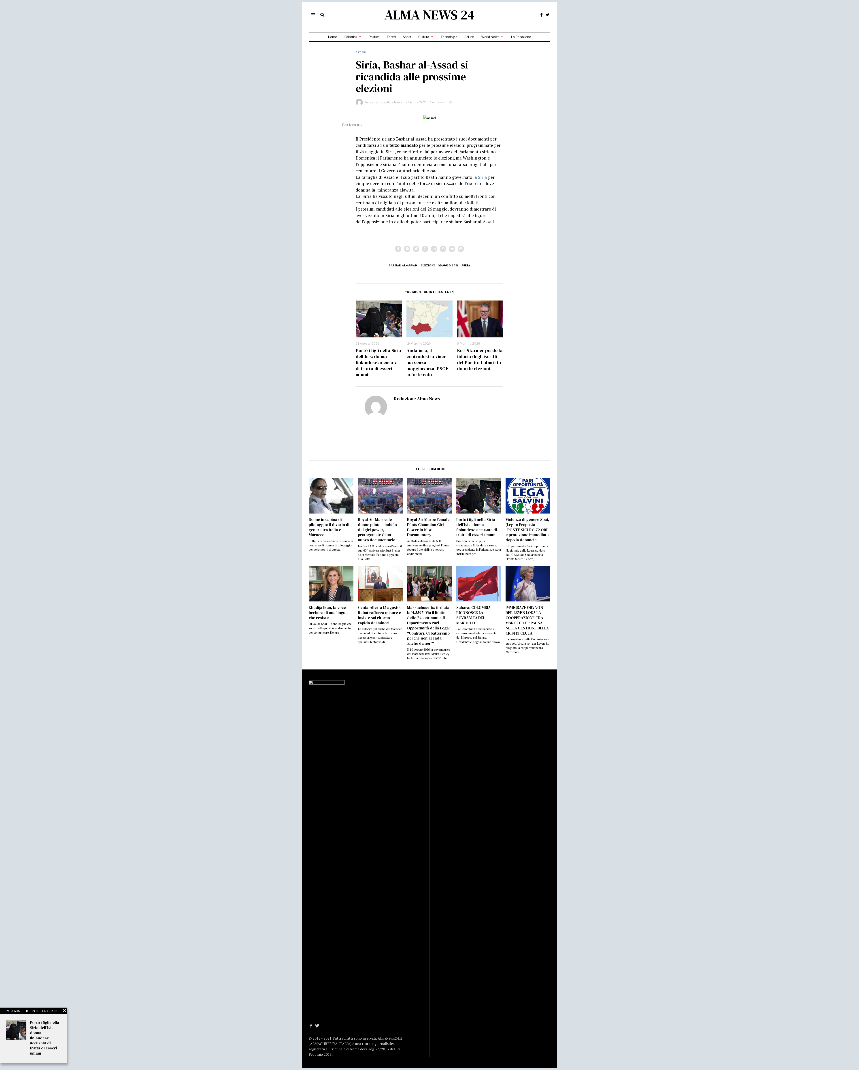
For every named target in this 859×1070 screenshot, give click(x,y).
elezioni (428, 265)
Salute (469, 37)
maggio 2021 (448, 265)
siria (466, 265)
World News (490, 37)
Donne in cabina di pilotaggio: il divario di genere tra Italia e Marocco (329, 527)
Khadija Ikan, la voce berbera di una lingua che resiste (328, 612)
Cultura (423, 37)
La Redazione (521, 37)
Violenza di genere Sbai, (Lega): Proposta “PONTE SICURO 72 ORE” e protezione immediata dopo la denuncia (528, 530)
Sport (407, 37)
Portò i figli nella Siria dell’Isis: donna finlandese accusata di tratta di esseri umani (378, 362)
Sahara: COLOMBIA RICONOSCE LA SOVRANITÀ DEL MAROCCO (473, 615)
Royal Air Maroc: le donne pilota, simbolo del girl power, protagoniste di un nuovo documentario (377, 530)
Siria (482, 177)
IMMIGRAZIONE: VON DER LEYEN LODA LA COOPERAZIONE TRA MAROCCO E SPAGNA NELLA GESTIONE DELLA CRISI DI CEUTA (527, 620)
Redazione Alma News (417, 398)
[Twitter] (547, 14)
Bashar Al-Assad (403, 265)
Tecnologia (449, 37)
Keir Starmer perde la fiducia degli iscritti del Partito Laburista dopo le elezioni (480, 359)
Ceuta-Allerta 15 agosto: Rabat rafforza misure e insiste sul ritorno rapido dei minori (379, 615)
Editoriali (350, 37)
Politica (374, 37)
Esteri (391, 37)
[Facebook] (541, 14)
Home (332, 37)
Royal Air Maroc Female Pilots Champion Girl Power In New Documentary (428, 527)
